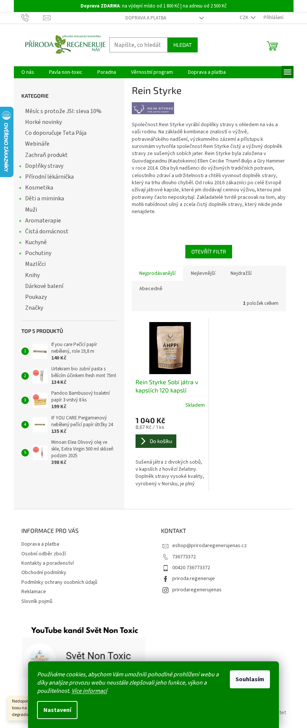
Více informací (89, 691)
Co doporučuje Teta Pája (55, 133)
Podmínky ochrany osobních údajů (59, 582)
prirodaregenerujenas (197, 590)
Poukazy (36, 297)
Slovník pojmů (36, 601)
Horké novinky (43, 122)
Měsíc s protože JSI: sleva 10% (63, 111)
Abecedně (150, 288)
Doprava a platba (145, 18)
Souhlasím (249, 679)
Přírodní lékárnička (49, 177)
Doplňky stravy (44, 166)
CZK (244, 17)
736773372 (184, 557)
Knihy (32, 275)
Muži (31, 210)
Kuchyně (36, 242)
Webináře (37, 144)
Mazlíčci (35, 264)
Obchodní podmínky (43, 572)
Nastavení (57, 710)
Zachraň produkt (46, 155)
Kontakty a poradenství (47, 563)
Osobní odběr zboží (43, 554)
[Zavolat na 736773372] (32, 17)
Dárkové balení (44, 286)
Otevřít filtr (208, 251)
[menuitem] (28, 72)
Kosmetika (39, 187)
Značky (34, 308)
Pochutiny (38, 253)
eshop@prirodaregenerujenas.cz (209, 545)
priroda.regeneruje (193, 578)
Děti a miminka (44, 198)
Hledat (182, 45)
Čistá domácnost (47, 231)
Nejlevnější (203, 273)
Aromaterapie (43, 220)
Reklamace (33, 591)
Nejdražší (241, 273)
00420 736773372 (191, 567)
